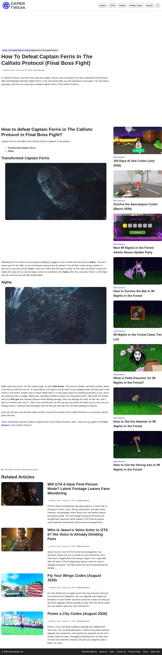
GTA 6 (112, 5)
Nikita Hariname (83, 546)
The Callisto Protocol (15, 50)
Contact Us (121, 652)
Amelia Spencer (83, 500)
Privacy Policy (134, 652)
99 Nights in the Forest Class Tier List (137, 337)
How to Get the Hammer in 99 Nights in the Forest (134, 424)
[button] (158, 5)
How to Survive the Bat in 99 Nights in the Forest (133, 293)
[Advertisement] (81, 29)
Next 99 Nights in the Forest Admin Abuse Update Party (133, 250)
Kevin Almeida (39, 70)
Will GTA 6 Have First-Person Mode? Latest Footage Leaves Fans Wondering (78, 488)
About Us (103, 652)
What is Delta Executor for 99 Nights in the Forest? (134, 380)
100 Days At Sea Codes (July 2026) (134, 163)
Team (112, 652)
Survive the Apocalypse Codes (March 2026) (135, 206)
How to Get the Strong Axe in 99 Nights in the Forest (136, 467)
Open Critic (155, 652)
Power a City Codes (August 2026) (77, 614)
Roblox (122, 5)
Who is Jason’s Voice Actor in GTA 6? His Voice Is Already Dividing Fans (77, 534)
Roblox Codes (136, 5)
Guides (103, 5)
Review (149, 5)
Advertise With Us (89, 652)
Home (5, 50)
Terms (145, 652)
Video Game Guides (30, 470)
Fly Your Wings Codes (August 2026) (74, 578)
